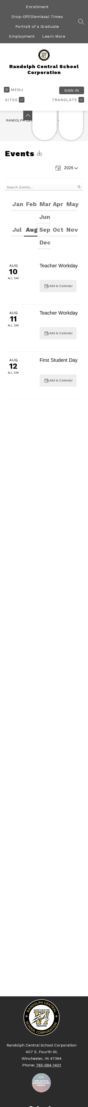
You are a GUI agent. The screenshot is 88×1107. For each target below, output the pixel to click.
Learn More (53, 36)
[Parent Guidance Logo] (71, 125)
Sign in (71, 90)
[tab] (17, 204)
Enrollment (37, 6)
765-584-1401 (48, 1065)
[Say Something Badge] (44, 125)
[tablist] (44, 211)
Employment (21, 36)
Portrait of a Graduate (37, 26)
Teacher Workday (59, 265)
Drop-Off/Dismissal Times (37, 16)
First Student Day (58, 360)
